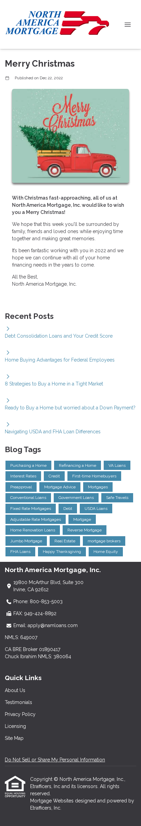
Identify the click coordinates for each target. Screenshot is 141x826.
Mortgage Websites (52, 800)
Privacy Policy (20, 714)
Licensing (15, 726)
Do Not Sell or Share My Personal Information (55, 759)
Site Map (14, 738)
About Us (15, 690)
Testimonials (18, 702)
